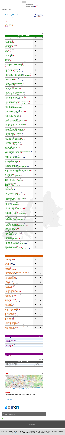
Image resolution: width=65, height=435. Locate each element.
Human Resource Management (10, 165)
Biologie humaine (8, 40)
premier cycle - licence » (9, 24)
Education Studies (8, 140)
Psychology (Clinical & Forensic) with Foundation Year (15, 213)
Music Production (8, 184)
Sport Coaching (8, 237)
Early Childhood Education (10, 295)
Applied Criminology (8, 70)
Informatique (7, 51)
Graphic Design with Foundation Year (11, 161)
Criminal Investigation (9, 125)
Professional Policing (9, 209)
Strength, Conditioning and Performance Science (14, 324)
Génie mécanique (8, 46)
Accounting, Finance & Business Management (13, 64)
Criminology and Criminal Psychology (12, 288)
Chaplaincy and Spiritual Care (10, 278)
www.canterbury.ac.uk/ (9, 17)
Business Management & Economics (11, 98)
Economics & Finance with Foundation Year (13, 138)
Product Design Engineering (10, 207)
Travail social (7, 60)
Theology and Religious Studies (11, 327)
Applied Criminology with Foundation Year (12, 76)
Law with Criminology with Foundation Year (13, 175)
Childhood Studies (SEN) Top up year (11, 110)
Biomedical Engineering (9, 84)
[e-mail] (9, 408)
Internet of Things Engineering (10, 310)
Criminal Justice (8, 287)
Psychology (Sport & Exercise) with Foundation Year (14, 219)
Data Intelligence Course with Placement (12, 294)
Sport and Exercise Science (10, 234)
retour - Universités (9, 413)
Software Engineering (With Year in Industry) (13, 232)
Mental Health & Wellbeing (10, 183)
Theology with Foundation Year (10, 246)
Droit (6, 43)
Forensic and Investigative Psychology (12, 301)
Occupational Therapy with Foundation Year (13, 192)
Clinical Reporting (8, 281)
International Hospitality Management (11, 169)
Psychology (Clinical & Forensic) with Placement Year (14, 217)
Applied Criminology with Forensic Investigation (13, 74)
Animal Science (8, 67)
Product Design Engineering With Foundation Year (14, 208)
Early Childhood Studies (9, 134)
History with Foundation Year (10, 162)
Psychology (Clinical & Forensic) (11, 212)
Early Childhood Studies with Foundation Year (13, 135)
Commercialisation (8, 41)
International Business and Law (10, 308)
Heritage (6, 306)
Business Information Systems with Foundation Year (14, 96)
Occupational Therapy (9, 190)
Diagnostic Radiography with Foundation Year (13, 133)
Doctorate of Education (9, 344)
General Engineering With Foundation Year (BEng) (14, 157)
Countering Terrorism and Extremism (11, 121)
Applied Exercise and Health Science (11, 274)
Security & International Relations (11, 323)
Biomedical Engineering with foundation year (13, 85)
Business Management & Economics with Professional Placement (17, 101)
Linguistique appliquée (9, 264)
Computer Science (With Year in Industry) (12, 115)
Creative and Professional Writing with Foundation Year (15, 124)
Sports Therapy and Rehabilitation (11, 242)
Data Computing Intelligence (10, 128)
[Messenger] (6, 408)
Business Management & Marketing (11, 102)
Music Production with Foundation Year (12, 185)
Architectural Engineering (9, 79)
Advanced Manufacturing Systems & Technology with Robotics (16, 272)
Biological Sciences (8, 276)
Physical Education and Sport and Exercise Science (14, 194)
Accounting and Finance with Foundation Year (13, 63)
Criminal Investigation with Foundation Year (13, 126)
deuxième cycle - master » (9, 25)
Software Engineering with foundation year (12, 233)
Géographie (7, 47)
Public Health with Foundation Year (11, 228)
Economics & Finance (9, 137)
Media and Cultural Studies (10, 313)
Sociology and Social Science (10, 229)
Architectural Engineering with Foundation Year (13, 80)
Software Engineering (9, 230)
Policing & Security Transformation (11, 322)
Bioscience (7, 89)
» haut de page (40, 33)
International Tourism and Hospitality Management (14, 171)
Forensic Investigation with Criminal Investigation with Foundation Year (17, 151)
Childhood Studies (8, 108)
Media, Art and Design (9, 314)
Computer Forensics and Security (11, 112)
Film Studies (7, 300)
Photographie (7, 52)
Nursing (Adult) (7, 187)
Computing (7, 117)
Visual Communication (9, 328)
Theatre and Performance (9, 244)
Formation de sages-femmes (10, 45)
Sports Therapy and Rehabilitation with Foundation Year (15, 243)
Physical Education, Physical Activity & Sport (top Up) (14, 198)
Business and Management (10, 277)
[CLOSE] (51, 432)
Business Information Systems (10, 93)
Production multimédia (9, 55)
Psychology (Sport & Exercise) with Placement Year (14, 223)
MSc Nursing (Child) (8, 319)
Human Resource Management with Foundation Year (14, 167)
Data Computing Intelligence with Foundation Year (14, 130)
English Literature (8, 296)
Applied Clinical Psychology (10, 273)
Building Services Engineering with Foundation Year (14, 92)
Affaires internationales (9, 259)
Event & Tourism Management (10, 297)
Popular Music (7, 203)
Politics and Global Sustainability (11, 202)
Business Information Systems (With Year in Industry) (14, 94)
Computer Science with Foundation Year (12, 116)
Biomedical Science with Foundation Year (12, 88)
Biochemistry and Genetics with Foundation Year (13, 83)
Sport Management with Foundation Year (12, 241)
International (7, 355)
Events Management (8, 143)
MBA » (6, 27)
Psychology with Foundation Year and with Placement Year (15, 225)
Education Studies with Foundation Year (12, 142)
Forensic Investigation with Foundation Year (13, 152)
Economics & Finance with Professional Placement (14, 139)
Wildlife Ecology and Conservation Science (13, 247)
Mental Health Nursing (9, 317)
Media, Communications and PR (11, 315)
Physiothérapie (7, 54)
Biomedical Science (8, 87)
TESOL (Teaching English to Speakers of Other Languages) (15, 326)
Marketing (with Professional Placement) (12, 178)
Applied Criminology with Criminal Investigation (13, 71)
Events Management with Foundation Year (12, 144)
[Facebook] (12, 408)
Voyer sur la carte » (8, 399)
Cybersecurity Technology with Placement (12, 291)
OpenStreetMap (38, 387)
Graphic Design (8, 160)
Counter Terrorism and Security (10, 283)
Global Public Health (8, 304)
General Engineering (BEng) (10, 156)
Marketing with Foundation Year (10, 179)
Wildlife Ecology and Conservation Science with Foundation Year (16, 248)
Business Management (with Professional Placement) (14, 97)
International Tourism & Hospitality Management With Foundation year (17, 170)
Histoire (6, 50)
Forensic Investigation (9, 148)
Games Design (7, 153)
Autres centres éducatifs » (9, 29)
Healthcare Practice (8, 305)
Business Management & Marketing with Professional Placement (16, 103)
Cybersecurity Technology (9, 290)
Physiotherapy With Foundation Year (11, 199)
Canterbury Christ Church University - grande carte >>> (24, 388)
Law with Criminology (9, 174)
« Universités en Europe (6, 9)
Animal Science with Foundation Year (11, 69)
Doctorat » (6, 26)
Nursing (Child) (7, 188)
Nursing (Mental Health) (9, 189)
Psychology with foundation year (11, 224)
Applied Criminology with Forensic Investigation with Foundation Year (17, 75)
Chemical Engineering (9, 106)
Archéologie (7, 38)
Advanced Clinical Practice (10, 269)
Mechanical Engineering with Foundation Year (13, 180)
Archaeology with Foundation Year (11, 78)
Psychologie (7, 56)
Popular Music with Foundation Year (11, 204)
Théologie (7, 59)
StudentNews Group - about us (32, 424)
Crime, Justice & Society (9, 285)
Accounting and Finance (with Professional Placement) (15, 61)
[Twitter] (14, 408)
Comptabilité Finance (9, 42)
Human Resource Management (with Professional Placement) (16, 166)
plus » (40, 336)
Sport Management (8, 239)
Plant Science (7, 200)
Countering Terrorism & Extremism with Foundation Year (15, 120)
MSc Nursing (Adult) (8, 318)
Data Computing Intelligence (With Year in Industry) (14, 129)
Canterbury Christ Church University (11, 363)
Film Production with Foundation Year (11, 147)
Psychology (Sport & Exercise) (10, 218)
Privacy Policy (16, 432)
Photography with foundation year (11, 193)
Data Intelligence (8, 292)
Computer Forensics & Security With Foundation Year (14, 111)
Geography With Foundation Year (11, 158)
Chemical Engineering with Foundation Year (13, 107)
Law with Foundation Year (9, 176)
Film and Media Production (10, 299)
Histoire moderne (8, 263)
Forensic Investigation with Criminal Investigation (14, 149)
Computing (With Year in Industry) (11, 119)
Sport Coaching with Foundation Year (11, 238)
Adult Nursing (7, 268)
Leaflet (34, 387)
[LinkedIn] (17, 408)
